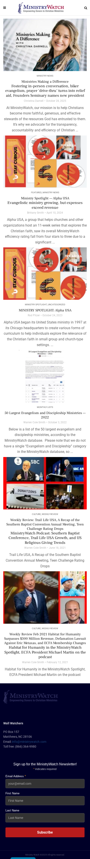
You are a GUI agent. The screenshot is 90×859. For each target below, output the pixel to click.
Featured (36, 192)
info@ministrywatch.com (29, 741)
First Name (12, 793)
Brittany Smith (35, 212)
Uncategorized (56, 304)
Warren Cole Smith (34, 422)
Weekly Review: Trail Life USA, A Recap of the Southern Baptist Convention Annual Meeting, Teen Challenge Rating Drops (45, 531)
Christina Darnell (33, 100)
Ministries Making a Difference (45, 88)
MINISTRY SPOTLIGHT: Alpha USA (45, 310)
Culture (36, 514)
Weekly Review (50, 514)
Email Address (15, 776)
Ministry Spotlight (36, 304)
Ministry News (45, 76)
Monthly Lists (45, 407)
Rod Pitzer (34, 315)
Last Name (12, 810)
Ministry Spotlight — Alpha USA (45, 203)
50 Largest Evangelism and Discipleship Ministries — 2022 (45, 415)
